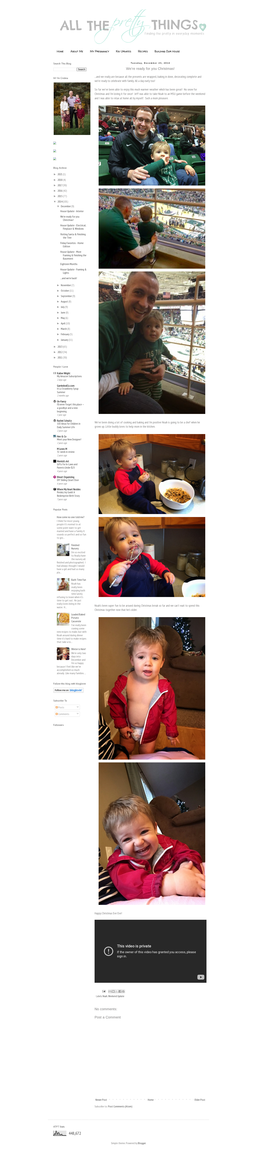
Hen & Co (61, 436)
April (63, 323)
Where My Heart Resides (69, 489)
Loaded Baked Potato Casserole (78, 618)
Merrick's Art (63, 461)
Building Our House (167, 51)
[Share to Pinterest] (123, 991)
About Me (76, 51)
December (66, 206)
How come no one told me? (70, 517)
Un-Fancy (61, 401)
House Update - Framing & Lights (73, 271)
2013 (60, 346)
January (65, 339)
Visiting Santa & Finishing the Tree (73, 235)
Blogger (142, 1143)
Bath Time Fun (78, 579)
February (65, 334)
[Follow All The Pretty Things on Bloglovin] (68, 691)
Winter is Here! (78, 649)
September (66, 296)
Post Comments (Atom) (120, 1106)
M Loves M (62, 449)
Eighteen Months (68, 264)
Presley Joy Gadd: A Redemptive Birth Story (68, 494)
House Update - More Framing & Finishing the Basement (73, 255)
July (63, 307)
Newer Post (101, 1099)
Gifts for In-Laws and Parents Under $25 (67, 466)
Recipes (143, 51)
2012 (60, 352)
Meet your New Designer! (69, 439)
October (65, 290)
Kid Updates (123, 51)
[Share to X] (116, 991)
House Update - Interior (72, 211)
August (65, 301)
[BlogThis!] (113, 991)
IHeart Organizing (65, 477)
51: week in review (65, 451)
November (66, 285)
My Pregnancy (99, 51)
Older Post (199, 1099)
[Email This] (110, 991)
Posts (61, 707)
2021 (60, 174)
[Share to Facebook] (120, 991)
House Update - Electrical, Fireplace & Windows (73, 227)
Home (60, 51)
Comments (63, 714)
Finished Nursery (75, 546)
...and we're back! (68, 278)
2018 (60, 179)
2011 (60, 357)
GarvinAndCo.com (65, 385)
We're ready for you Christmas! (69, 218)
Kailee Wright (63, 373)
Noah (105, 996)
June (63, 312)
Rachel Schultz (64, 420)
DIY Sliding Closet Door (68, 480)
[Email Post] (103, 991)
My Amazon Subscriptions (69, 376)
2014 (60, 201)
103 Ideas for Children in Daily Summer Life (68, 425)
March (64, 328)
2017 (60, 185)
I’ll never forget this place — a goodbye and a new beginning (70, 408)
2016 (60, 190)
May (63, 318)
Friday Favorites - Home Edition (72, 244)
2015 (60, 196)
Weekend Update (116, 996)
